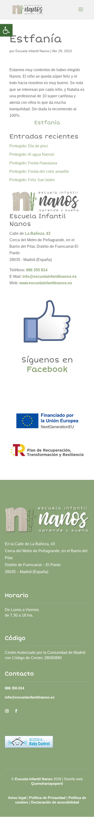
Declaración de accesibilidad (55, 802)
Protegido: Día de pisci (28, 146)
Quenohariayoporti (47, 783)
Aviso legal (17, 798)
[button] (6, 30)
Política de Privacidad (47, 798)
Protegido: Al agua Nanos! (31, 154)
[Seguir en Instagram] (7, 711)
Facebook (47, 369)
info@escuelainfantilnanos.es (49, 276)
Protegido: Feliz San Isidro (32, 180)
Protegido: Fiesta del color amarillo (39, 171)
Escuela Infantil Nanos (32, 51)
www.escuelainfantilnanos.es (45, 283)
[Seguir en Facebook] (16, 711)
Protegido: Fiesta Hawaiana (33, 163)
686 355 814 (14, 688)
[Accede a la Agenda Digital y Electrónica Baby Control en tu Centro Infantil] (29, 746)
